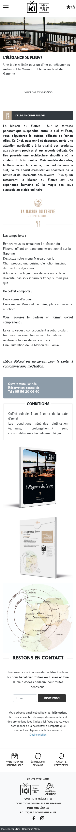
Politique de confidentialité (38, 812)
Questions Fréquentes (38, 799)
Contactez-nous (38, 779)
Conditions (38, 404)
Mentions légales (38, 808)
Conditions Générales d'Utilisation (38, 803)
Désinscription (38, 734)
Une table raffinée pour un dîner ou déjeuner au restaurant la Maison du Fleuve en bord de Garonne (36, 69)
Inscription (52, 698)
